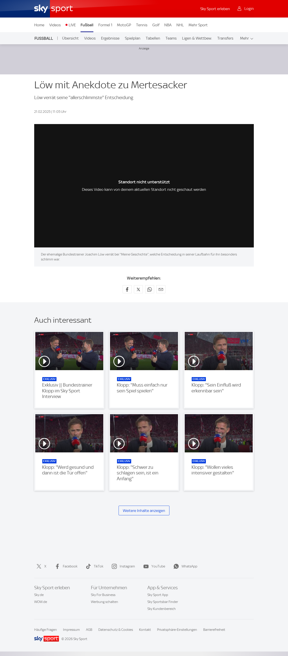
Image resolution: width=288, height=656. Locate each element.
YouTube (158, 566)
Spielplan (132, 38)
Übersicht (70, 38)
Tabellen (153, 38)
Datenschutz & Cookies (115, 630)
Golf (156, 25)
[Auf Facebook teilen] (127, 289)
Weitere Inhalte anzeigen (144, 510)
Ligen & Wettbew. (197, 38)
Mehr (244, 38)
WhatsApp (189, 566)
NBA (167, 25)
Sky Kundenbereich (161, 609)
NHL (180, 25)
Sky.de (39, 595)
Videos (55, 25)
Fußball (87, 25)
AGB (89, 630)
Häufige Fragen (45, 630)
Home (39, 25)
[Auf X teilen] (138, 289)
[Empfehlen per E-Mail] (160, 289)
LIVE (72, 25)
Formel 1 (105, 25)
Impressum (71, 630)
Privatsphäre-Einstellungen (177, 630)
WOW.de (40, 602)
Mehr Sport (198, 25)
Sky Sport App (157, 595)
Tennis (141, 25)
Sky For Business (103, 595)
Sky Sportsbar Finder (162, 602)
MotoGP (124, 25)
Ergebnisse (110, 38)
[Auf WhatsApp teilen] (149, 289)
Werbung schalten (104, 602)
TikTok (98, 566)
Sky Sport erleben (215, 9)
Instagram (127, 566)
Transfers (225, 38)
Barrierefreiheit (214, 630)
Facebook (70, 566)
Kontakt (145, 630)
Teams (171, 38)
